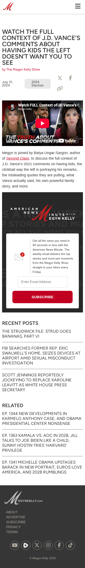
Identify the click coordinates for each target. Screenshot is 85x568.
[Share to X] (60, 78)
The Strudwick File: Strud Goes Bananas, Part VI (36, 334)
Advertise (15, 517)
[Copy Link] (60, 89)
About (12, 512)
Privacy (13, 527)
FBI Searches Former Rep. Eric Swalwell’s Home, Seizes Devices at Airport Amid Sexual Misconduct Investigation (41, 355)
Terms (12, 532)
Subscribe (16, 522)
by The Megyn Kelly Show (21, 69)
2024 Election (38, 83)
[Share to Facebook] (71, 78)
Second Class (17, 158)
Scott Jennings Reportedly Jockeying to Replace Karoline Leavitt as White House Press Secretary (37, 382)
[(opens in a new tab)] (14, 545)
